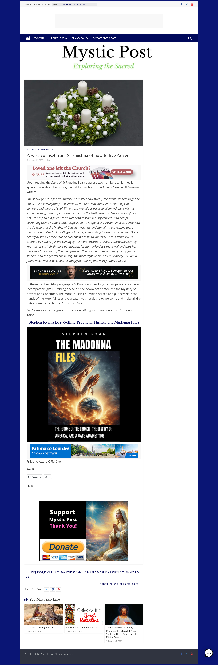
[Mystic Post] (27, 38)
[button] (209, 654)
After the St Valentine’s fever (81, 627)
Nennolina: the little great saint (121, 583)
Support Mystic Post (104, 38)
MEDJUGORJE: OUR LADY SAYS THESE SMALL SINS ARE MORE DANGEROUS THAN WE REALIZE (84, 574)
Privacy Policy (80, 38)
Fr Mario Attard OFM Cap (40, 149)
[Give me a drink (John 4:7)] (43, 606)
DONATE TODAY (59, 38)
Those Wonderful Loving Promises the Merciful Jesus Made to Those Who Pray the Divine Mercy (122, 632)
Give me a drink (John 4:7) (40, 627)
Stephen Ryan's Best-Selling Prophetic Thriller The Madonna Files (84, 322)
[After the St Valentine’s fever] (84, 606)
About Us (39, 38)
